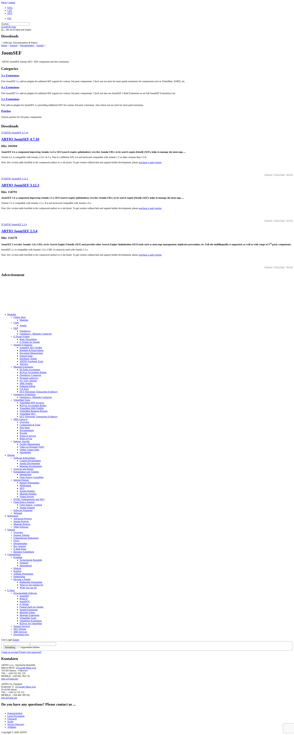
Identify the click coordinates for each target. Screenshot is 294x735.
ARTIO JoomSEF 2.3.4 (19, 231)
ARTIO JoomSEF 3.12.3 (20, 185)
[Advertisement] (16, 295)
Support (13, 45)
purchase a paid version (150, 162)
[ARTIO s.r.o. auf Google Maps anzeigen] (25, 667)
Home (4, 45)
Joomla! (40, 45)
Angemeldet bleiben (30, 647)
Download (268, 175)
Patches (6, 111)
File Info (289, 175)
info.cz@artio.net (9, 679)
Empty (16, 639)
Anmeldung (10, 647)
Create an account (10, 652)
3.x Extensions (10, 75)
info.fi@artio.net (9, 698)
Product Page (279, 175)
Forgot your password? (30, 652)
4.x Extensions (10, 87)
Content (11, 2)
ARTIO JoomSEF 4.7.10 (20, 139)
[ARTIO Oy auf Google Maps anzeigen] (25, 686)
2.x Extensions (10, 99)
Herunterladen (27, 45)
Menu (4, 2)
